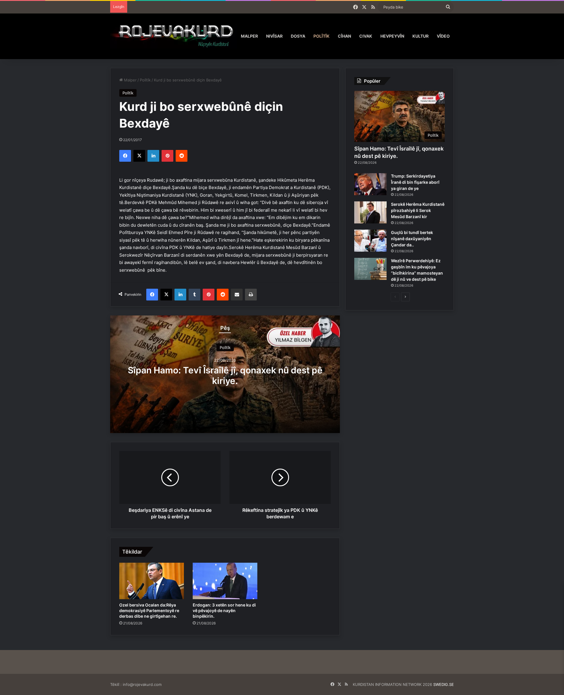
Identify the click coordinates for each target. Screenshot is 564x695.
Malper (249, 36)
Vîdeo (443, 36)
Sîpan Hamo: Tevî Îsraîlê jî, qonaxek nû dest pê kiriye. (225, 375)
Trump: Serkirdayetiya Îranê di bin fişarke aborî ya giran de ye (415, 182)
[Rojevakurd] (173, 36)
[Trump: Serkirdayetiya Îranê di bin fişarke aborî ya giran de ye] (370, 184)
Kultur (420, 36)
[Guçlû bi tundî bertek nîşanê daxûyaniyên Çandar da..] (370, 241)
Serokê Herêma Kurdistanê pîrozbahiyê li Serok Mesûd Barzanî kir (417, 210)
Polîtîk (321, 36)
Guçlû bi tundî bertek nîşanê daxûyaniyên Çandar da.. (412, 238)
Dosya (298, 36)
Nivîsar (274, 36)
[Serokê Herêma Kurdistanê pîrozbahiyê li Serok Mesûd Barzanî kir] (370, 212)
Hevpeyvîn (392, 36)
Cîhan (344, 36)
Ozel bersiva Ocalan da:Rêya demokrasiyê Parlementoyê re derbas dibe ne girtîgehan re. (149, 610)
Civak (365, 36)
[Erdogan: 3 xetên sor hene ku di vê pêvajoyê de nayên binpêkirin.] (225, 581)
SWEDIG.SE (443, 684)
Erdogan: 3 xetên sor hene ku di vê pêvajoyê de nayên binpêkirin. (224, 610)
